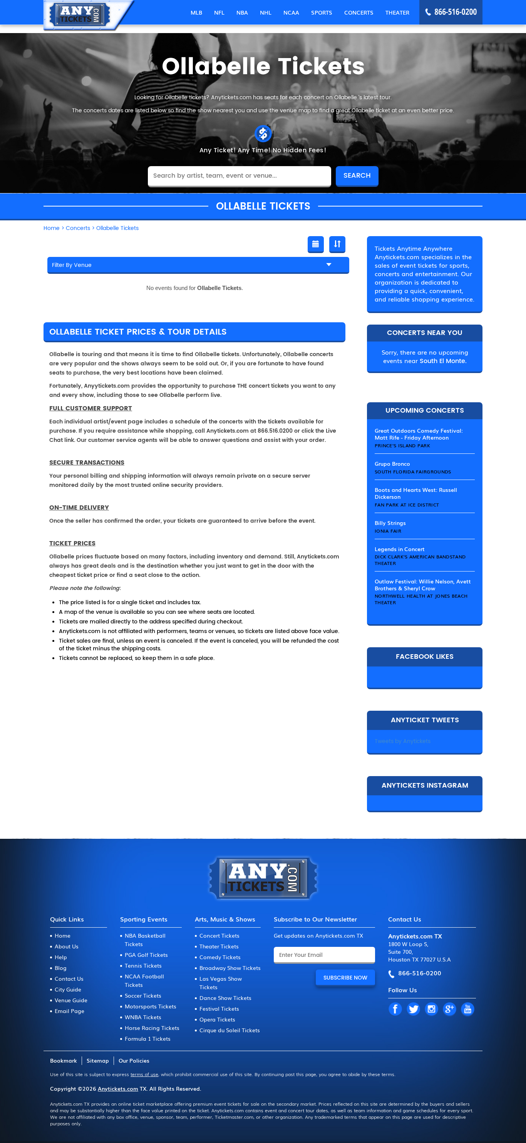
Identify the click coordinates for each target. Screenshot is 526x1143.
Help (61, 957)
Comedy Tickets (220, 957)
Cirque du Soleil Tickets (229, 1030)
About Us (67, 946)
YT (467, 1009)
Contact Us (69, 978)
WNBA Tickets (143, 1017)
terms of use (144, 1074)
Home (62, 935)
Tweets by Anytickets (403, 741)
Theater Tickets (219, 946)
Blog (61, 967)
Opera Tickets (217, 1019)
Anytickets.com (118, 1088)
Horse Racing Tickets (152, 1027)
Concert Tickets (219, 935)
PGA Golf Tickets (146, 954)
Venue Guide (71, 1000)
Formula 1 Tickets (148, 1038)
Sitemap (98, 1060)
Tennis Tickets (143, 965)
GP (449, 1009)
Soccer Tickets (143, 995)
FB (395, 1009)
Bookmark (63, 1060)
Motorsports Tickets (150, 1006)
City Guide (68, 989)
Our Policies (134, 1060)
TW (413, 1009)
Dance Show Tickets (225, 997)
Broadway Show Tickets (230, 967)
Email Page (69, 1011)
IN (431, 1009)
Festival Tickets (219, 1008)
